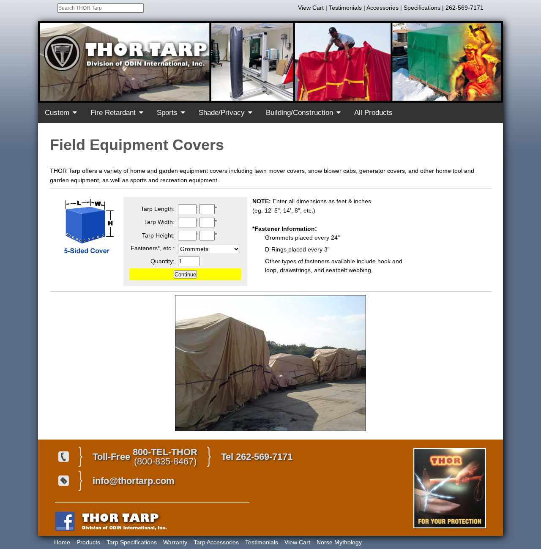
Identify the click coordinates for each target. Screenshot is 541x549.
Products (88, 542)
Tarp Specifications (132, 542)
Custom (57, 113)
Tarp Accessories (216, 542)
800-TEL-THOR (165, 452)
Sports (167, 113)
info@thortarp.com (134, 480)
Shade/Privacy (222, 113)
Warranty (175, 542)
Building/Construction (299, 113)
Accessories (382, 7)
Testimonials (345, 7)
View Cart (311, 7)
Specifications (422, 7)
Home (62, 542)
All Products (373, 113)
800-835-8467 (165, 461)
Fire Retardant (113, 113)
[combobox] (100, 8)
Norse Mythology (339, 542)
